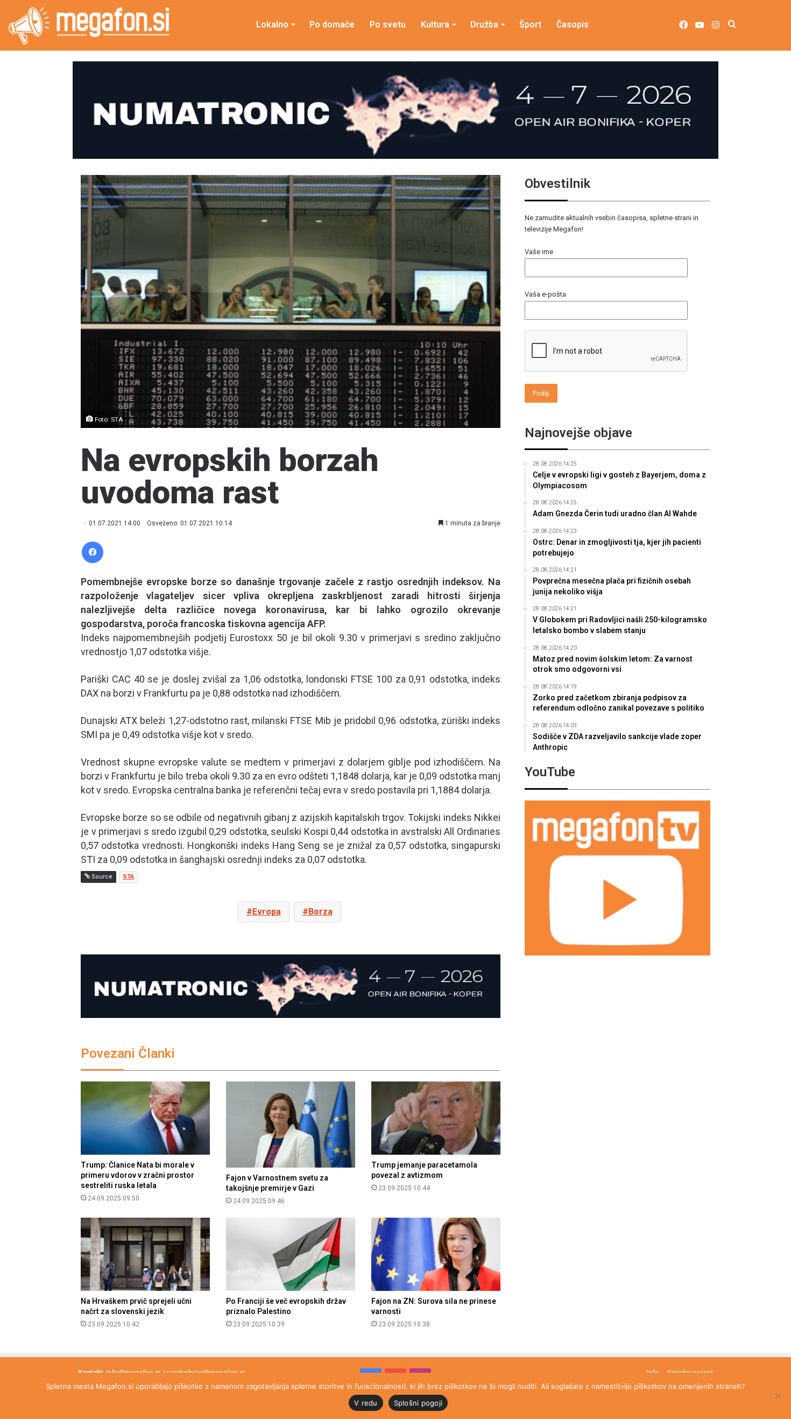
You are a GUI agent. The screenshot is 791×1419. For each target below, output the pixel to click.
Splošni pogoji (418, 1403)
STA (128, 876)
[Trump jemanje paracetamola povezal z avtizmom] (435, 1117)
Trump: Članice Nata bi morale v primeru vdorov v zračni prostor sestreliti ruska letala (137, 1175)
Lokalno (272, 24)
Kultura (435, 24)
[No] (777, 1395)
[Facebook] (92, 552)
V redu (366, 1403)
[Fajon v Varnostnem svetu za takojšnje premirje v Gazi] (290, 1124)
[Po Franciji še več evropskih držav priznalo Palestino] (290, 1254)
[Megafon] (89, 26)
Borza (320, 912)
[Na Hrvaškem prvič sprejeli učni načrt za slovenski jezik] (145, 1254)
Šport (530, 24)
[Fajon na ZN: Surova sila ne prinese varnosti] (435, 1254)
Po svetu (388, 24)
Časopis (572, 24)
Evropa (266, 912)
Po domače (332, 24)
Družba (484, 24)
